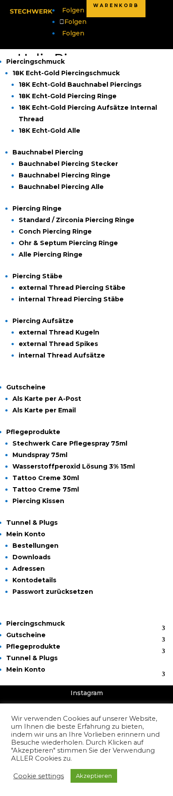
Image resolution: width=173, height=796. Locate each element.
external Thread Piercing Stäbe (72, 288)
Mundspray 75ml (39, 455)
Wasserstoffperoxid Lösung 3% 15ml (73, 466)
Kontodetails (34, 580)
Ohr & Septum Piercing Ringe (68, 243)
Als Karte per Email (44, 410)
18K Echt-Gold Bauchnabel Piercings (80, 84)
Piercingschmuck (35, 61)
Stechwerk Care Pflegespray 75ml (69, 443)
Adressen (28, 569)
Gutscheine (26, 387)
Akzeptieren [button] (94, 775)
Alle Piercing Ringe (51, 254)
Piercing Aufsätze (43, 321)
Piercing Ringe (37, 208)
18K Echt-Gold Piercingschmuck (66, 73)
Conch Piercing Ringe (55, 231)
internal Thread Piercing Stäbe (71, 299)
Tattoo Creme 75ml (45, 489)
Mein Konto (25, 534)
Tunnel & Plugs (32, 523)
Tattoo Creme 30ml (45, 478)
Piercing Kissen (38, 501)
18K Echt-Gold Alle (49, 131)
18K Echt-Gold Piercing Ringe (68, 96)
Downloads (31, 557)
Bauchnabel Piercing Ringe (64, 175)
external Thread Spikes (58, 344)
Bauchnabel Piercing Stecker (68, 164)
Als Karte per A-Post (46, 399)
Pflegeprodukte (33, 432)
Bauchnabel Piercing (47, 152)
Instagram (87, 693)
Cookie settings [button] (38, 776)
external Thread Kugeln (59, 332)
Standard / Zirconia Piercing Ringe (76, 220)
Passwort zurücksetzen (52, 592)
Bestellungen (35, 546)
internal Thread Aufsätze (62, 355)
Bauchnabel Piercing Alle (61, 187)
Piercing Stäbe (37, 276)
